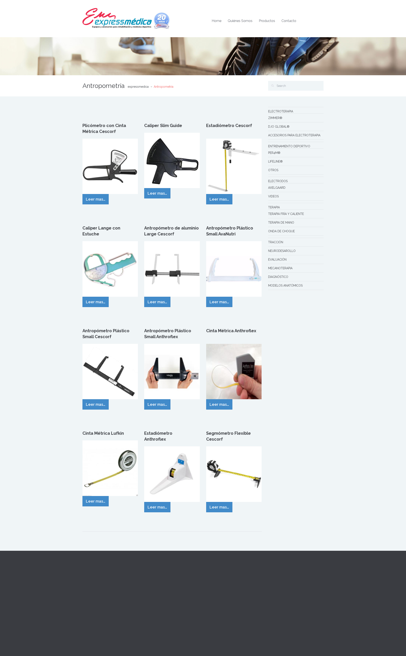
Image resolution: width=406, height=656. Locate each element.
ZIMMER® (275, 118)
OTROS (273, 170)
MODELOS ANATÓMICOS (285, 285)
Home (216, 21)
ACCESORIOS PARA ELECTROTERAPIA (294, 135)
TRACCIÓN (275, 242)
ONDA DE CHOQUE (281, 231)
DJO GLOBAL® (278, 126)
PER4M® (274, 152)
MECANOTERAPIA (280, 268)
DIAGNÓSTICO (278, 277)
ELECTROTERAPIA (280, 111)
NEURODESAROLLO (282, 251)
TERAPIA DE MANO (281, 222)
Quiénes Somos (240, 21)
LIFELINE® (275, 161)
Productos (267, 21)
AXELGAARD (276, 187)
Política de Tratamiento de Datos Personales (234, 611)
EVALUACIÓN (277, 259)
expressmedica (138, 86)
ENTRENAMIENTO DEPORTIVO (289, 146)
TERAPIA (274, 207)
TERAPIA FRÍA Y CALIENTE (286, 214)
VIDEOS (273, 196)
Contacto (288, 21)
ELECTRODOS (278, 181)
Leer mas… (95, 199)
